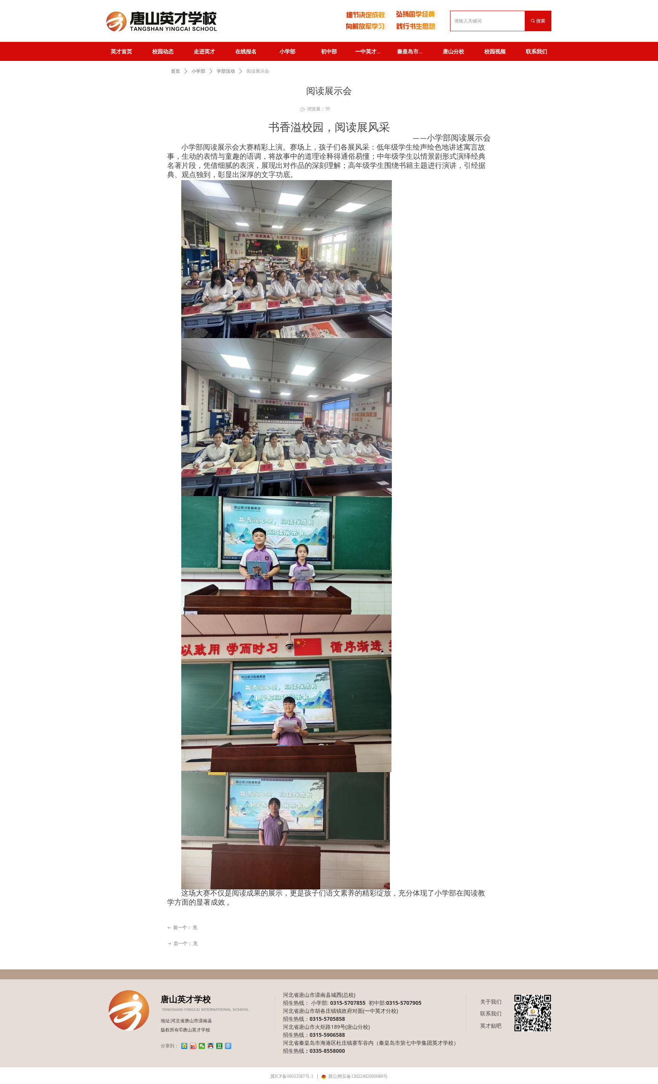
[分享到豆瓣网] (219, 1046)
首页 (175, 71)
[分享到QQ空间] (184, 1046)
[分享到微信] (202, 1046)
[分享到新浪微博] (193, 1046)
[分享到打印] (228, 1046)
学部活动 (226, 71)
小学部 (198, 71)
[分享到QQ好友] (211, 1046)
